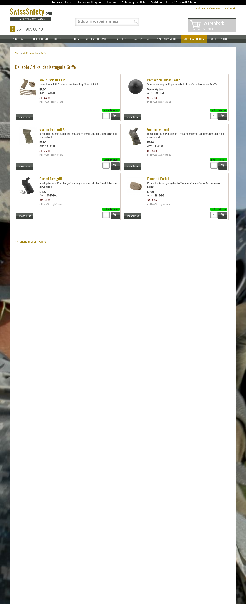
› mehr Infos (24, 117)
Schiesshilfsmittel (98, 39)
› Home (200, 8)
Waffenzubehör (194, 39)
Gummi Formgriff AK (52, 129)
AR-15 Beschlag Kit (52, 80)
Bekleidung (40, 39)
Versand (59, 101)
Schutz (121, 39)
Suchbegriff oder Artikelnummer (97, 22)
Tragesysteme (141, 39)
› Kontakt (230, 8)
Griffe (42, 241)
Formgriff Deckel (158, 179)
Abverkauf (20, 39)
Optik (57, 39)
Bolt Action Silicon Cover (163, 80)
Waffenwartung (166, 39)
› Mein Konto (215, 8)
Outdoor (73, 39)
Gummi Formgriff (158, 129)
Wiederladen (219, 39)
